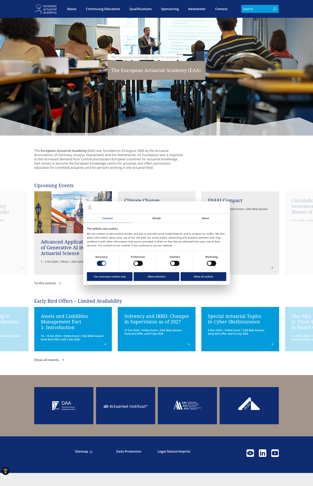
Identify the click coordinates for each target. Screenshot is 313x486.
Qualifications (140, 9)
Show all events (47, 360)
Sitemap (81, 451)
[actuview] (250, 454)
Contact (221, 9)
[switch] (138, 263)
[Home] (46, 9)
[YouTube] (275, 454)
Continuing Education (103, 9)
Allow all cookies (203, 276)
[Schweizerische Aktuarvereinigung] (187, 405)
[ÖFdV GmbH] (249, 405)
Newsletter (197, 9)
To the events (45, 283)
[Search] (275, 9)
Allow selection (156, 276)
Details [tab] (156, 218)
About (71, 9)
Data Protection (128, 451)
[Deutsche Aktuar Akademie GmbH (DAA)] (63, 405)
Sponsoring (170, 9)
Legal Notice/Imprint (173, 451)
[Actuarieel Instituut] (125, 405)
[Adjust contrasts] (5, 471)
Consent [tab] (108, 218)
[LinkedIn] (262, 454)
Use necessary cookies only (110, 276)
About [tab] (205, 218)
